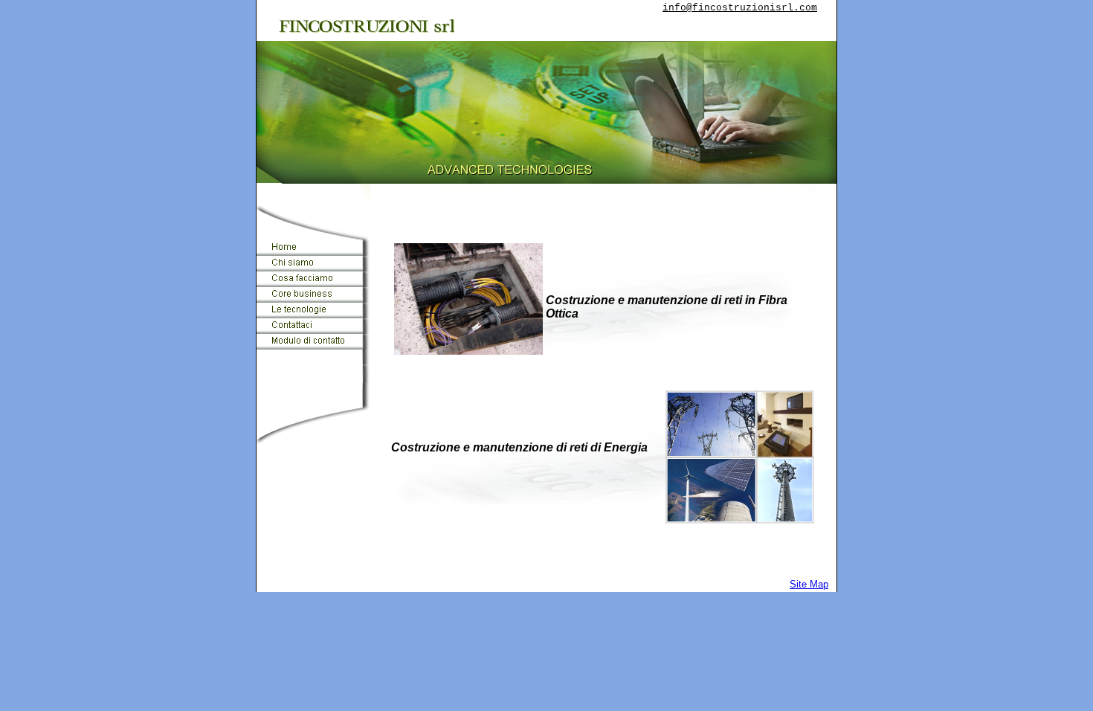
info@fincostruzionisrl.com (739, 7)
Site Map (809, 584)
